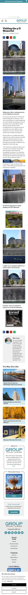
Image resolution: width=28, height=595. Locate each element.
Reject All (14, 592)
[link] (4, 37)
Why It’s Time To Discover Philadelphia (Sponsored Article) (12, 383)
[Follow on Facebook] (9, 532)
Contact (14, 562)
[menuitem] (2, 21)
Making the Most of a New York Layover (12, 402)
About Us (14, 555)
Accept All (14, 584)
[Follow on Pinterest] (19, 532)
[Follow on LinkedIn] (22, 532)
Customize (14, 588)
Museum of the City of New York (12, 440)
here (14, 466)
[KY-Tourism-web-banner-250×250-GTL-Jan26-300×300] (14, 328)
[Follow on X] (5, 532)
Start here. (20, 1)
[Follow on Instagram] (12, 532)
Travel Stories (14, 546)
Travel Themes (14, 548)
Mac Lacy (6, 33)
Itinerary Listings (14, 543)
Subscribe (14, 559)
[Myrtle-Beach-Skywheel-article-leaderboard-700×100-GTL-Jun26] (14, 162)
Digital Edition (14, 557)
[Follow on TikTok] (15, 532)
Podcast (14, 541)
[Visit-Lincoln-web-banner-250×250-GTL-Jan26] (14, 229)
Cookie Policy (10, 581)
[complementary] (14, 583)
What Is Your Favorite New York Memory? (12, 421)
